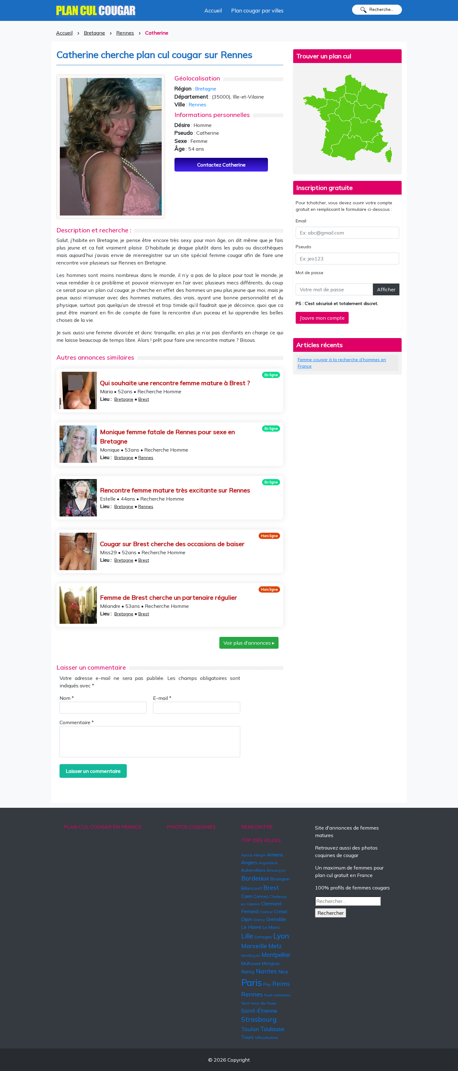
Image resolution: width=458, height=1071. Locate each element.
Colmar (266, 911)
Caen (246, 896)
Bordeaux (255, 878)
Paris (251, 982)
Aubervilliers (253, 870)
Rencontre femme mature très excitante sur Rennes (175, 490)
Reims (281, 983)
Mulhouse (251, 963)
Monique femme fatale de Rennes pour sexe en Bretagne (167, 436)
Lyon (281, 935)
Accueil (213, 10)
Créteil (280, 911)
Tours (247, 1037)
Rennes (125, 33)
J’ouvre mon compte (322, 318)
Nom (67, 698)
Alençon (259, 855)
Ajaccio (246, 855)
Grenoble (276, 919)
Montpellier (275, 954)
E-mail (162, 698)
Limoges (263, 937)
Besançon (276, 870)
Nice (283, 971)
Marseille (254, 946)
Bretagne (94, 33)
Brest (143, 399)
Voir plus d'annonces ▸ (248, 643)
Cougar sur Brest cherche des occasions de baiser (172, 544)
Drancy (259, 920)
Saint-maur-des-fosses (258, 1003)
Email (301, 221)
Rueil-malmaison (277, 995)
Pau (267, 984)
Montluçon (250, 955)
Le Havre (251, 927)
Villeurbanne (266, 1037)
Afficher (386, 289)
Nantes (266, 971)
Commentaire (77, 722)
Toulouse (272, 1029)
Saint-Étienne (259, 1010)
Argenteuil (268, 862)
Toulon (250, 1028)
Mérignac (271, 963)
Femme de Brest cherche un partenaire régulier (168, 597)
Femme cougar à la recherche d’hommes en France (342, 363)
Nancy (248, 972)
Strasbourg (259, 1019)
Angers (249, 862)
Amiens (275, 855)
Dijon (246, 919)
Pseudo (303, 247)
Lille (247, 936)
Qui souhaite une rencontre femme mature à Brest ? (175, 383)
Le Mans (271, 927)
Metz (275, 946)
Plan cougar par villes (257, 10)
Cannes (261, 896)
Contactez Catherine (221, 165)
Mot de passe (309, 272)
